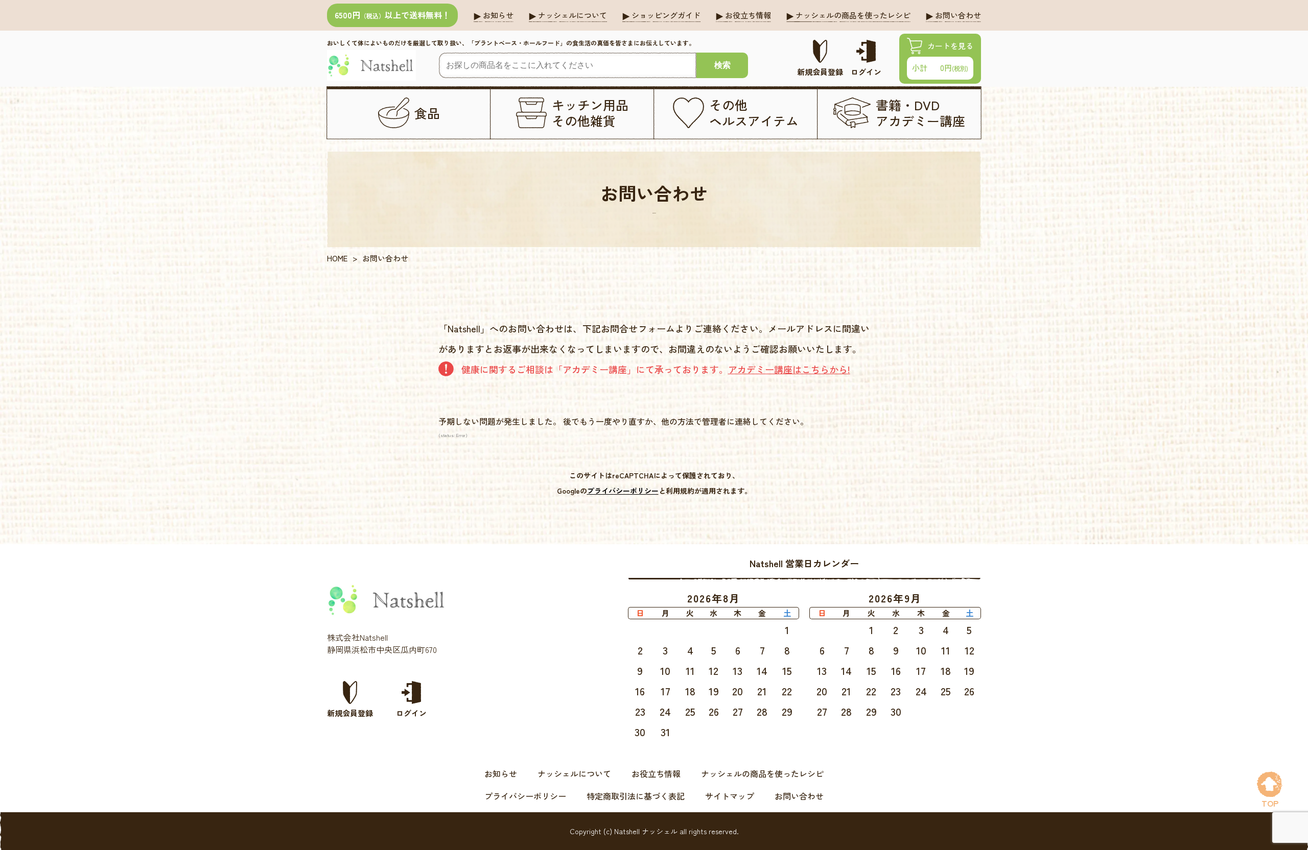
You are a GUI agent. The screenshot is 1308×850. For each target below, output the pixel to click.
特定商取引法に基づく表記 (636, 796)
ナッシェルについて (574, 773)
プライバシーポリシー (623, 490)
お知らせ (500, 773)
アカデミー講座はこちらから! (789, 369)
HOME (337, 258)
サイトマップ (729, 796)
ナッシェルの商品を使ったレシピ (762, 773)
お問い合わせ (799, 796)
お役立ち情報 (656, 773)
